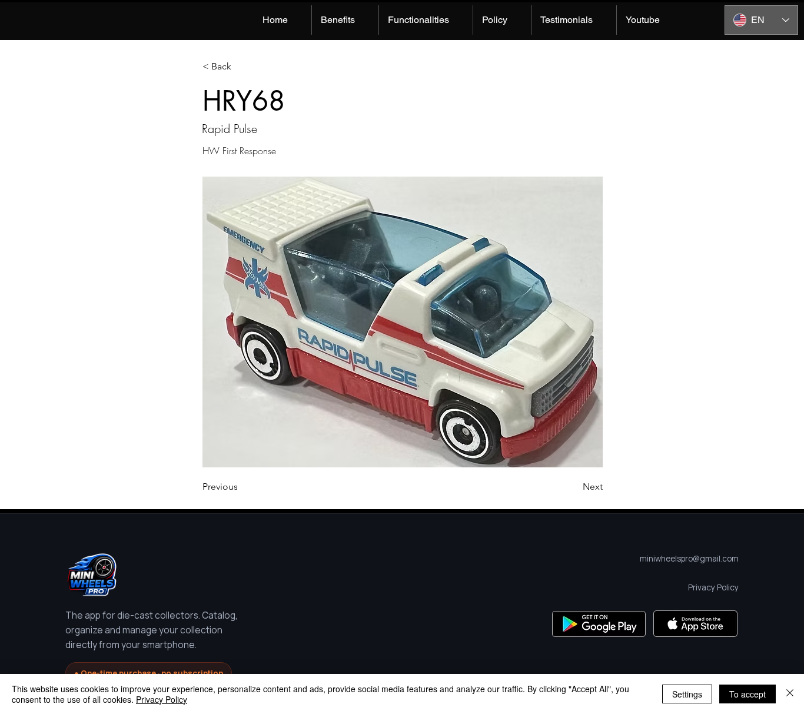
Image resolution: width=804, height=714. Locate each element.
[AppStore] (695, 623)
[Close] (790, 694)
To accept (747, 694)
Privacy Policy (161, 699)
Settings (687, 694)
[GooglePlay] (599, 623)
